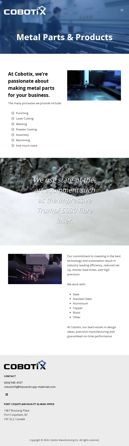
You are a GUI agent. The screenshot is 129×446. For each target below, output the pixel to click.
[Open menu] (122, 10)
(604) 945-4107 (13, 382)
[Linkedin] (6, 394)
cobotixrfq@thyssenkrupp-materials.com (29, 387)
